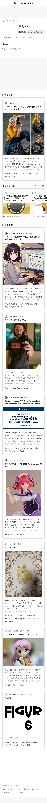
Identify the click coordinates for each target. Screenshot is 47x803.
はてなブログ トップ (10, 21)
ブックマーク (8, 193)
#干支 (11, 622)
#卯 (6, 622)
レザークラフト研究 (14, 544)
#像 (6, 745)
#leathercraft (30, 616)
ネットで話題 (20, 37)
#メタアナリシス (11, 448)
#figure (13, 307)
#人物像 (34, 742)
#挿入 (7, 307)
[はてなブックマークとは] (16, 186)
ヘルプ (20, 789)
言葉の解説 (8, 37)
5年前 (27, 631)
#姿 (23, 742)
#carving (18, 619)
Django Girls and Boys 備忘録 (17, 233)
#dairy (7, 388)
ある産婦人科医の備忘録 (16, 397)
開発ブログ (26, 789)
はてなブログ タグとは (9, 789)
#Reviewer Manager (25, 448)
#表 (35, 304)
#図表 (27, 304)
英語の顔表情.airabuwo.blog (17, 694)
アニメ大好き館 (13, 103)
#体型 (16, 745)
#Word (7, 304)
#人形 (11, 745)
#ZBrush (22, 685)
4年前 (24, 544)
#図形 (28, 745)
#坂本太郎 (24, 174)
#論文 (11, 451)
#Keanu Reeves (16, 388)
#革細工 (21, 616)
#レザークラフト (11, 616)
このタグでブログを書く (35, 32)
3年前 (21, 316)
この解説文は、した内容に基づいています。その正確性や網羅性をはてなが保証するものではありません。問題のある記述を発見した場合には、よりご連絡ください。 (13, 49)
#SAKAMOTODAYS (12, 174)
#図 (31, 304)
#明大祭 (8, 685)
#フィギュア (33, 174)
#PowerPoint (19, 451)
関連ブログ (33, 37)
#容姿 (28, 742)
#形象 (22, 745)
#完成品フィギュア (12, 177)
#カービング (9, 619)
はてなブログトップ (37, 789)
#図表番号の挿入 (17, 304)
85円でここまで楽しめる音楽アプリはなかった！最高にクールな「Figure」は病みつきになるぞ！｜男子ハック (15, 198)
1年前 (21, 103)
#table (19, 307)
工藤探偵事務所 (13, 316)
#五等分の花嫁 (10, 535)
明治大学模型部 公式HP (16, 631)
